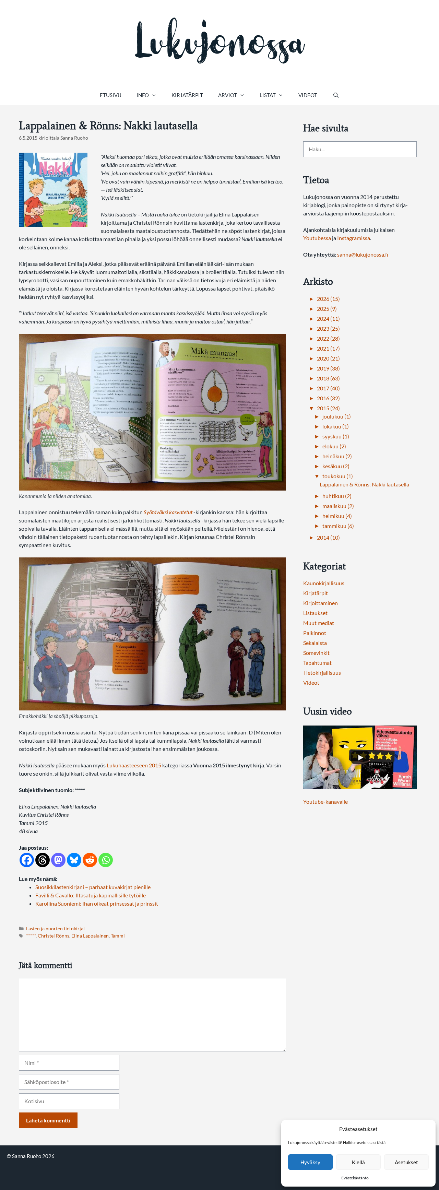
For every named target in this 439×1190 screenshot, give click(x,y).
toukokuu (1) (337, 476)
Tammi (118, 936)
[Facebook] (27, 860)
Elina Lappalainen (90, 936)
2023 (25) (328, 328)
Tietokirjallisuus (322, 672)
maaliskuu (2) (338, 506)
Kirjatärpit (187, 95)
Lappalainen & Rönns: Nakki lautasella (364, 484)
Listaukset (315, 613)
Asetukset (406, 1162)
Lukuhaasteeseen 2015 (134, 765)
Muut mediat (318, 623)
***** (31, 936)
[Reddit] (90, 860)
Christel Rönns (53, 936)
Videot (307, 95)
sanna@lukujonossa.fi (362, 254)
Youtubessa (317, 238)
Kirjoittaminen (320, 603)
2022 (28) (328, 338)
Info (143, 95)
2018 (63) (328, 378)
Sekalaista (315, 642)
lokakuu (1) (335, 426)
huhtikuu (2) (337, 496)
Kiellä (358, 1162)
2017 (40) (328, 388)
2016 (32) (328, 398)
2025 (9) (327, 308)
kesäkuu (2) (335, 466)
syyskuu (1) (335, 436)
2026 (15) (328, 298)
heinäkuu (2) (337, 456)
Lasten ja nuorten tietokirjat (55, 928)
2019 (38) (328, 368)
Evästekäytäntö (355, 1177)
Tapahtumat (317, 662)
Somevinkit (316, 652)
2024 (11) (328, 318)
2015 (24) (328, 408)
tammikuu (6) (338, 525)
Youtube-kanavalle (325, 801)
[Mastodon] (58, 860)
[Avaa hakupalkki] (335, 95)
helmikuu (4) (337, 515)
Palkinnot (314, 632)
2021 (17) (328, 348)
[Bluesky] (74, 860)
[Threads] (42, 860)
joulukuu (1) (336, 416)
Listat (268, 95)
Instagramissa (353, 238)
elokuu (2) (334, 446)
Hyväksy (310, 1162)
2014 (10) (328, 537)
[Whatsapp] (105, 860)
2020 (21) (328, 358)
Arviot (227, 95)
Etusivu (110, 95)
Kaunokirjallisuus (323, 583)
